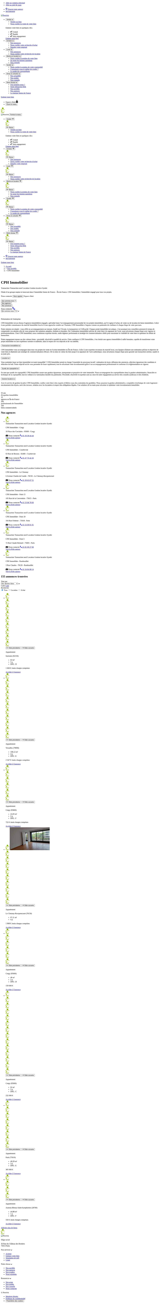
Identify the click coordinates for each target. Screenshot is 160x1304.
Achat (22, 590)
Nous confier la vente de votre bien (23, 24)
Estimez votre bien (12, 1256)
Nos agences (15, 91)
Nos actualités (15, 76)
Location (14, 590)
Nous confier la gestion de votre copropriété (26, 67)
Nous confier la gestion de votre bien (23, 58)
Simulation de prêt (12, 1258)
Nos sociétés (15, 89)
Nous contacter (11, 1289)
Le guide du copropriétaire (20, 71)
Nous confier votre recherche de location (25, 54)
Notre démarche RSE (18, 87)
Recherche (5, 588)
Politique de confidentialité (15, 1299)
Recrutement (10, 11)
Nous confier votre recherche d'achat (23, 45)
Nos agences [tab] (6, 303)
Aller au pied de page (13, 5)
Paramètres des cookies (15, 1301)
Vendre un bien (16, 22)
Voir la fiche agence (13, 438)
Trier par (4, 581)
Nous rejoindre (11, 1274)
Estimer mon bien (12, 38)
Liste (7, 586)
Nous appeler (17, 296)
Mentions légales (12, 1296)
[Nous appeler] (14, 309)
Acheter (8, 1254)
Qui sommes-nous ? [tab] (9, 301)
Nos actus (9, 1282)
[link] (12, 102)
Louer (8, 1260)
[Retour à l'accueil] (5, 15)
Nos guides (14, 78)
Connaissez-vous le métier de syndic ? (24, 69)
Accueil (8, 266)
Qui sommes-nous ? (17, 85)
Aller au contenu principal (15, 3)
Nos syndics (10, 1272)
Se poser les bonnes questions (21, 60)
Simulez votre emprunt (18, 47)
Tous (5, 590)
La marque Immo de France (20, 93)
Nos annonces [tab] (7, 306)
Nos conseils (15, 63)
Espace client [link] (28, 296)
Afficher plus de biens (9, 1228)
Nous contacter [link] (6, 296)
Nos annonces (15, 43)
